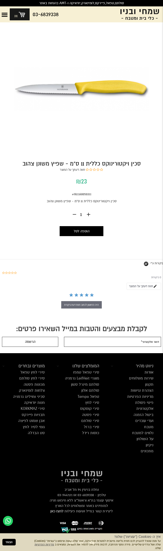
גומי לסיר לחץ (34, 427)
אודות (149, 372)
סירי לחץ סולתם (32, 378)
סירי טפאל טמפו (86, 372)
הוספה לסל (81, 231)
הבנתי (9, 542)
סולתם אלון (90, 390)
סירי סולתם (90, 420)
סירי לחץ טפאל (32, 372)
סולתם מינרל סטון (85, 384)
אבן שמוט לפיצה (31, 420)
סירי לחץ (92, 402)
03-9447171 (64, 495)
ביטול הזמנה (143, 414)
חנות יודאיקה (34, 402)
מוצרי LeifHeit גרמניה (82, 378)
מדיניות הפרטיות (44, 544)
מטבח (148, 427)
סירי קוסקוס (89, 408)
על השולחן (145, 439)
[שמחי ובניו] (140, 14)
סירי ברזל (91, 427)
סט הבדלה (36, 433)
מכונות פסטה (34, 384)
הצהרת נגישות (142, 390)
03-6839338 (86, 495)
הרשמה (30, 342)
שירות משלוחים (141, 378)
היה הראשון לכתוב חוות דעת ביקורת (81, 305)
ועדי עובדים (144, 420)
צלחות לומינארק (32, 390)
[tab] (144, 286)
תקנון (149, 384)
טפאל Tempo (88, 396)
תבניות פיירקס (33, 414)
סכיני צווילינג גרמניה (29, 396)
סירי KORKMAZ (33, 408)
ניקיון (149, 445)
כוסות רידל (90, 433)
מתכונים (147, 451)
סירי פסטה (90, 414)
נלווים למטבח (142, 433)
